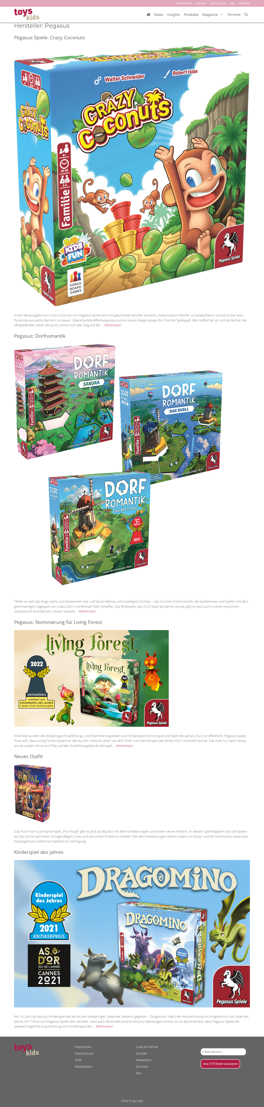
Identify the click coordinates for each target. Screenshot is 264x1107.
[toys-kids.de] (26, 14)
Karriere (142, 1066)
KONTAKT (201, 3)
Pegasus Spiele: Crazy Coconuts (49, 37)
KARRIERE (244, 3)
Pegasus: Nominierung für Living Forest (58, 622)
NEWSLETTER (218, 3)
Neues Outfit (28, 756)
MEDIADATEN (184, 3)
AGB (78, 1060)
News (158, 14)
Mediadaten (84, 1066)
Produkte (191, 14)
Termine (234, 14)
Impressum (83, 1047)
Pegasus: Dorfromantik (40, 335)
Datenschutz (84, 1053)
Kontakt (141, 1053)
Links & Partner (147, 1047)
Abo (139, 1073)
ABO (232, 3)
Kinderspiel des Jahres (38, 852)
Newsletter (144, 1060)
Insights (173, 14)
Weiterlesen (113, 325)
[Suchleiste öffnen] (246, 14)
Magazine (210, 14)
